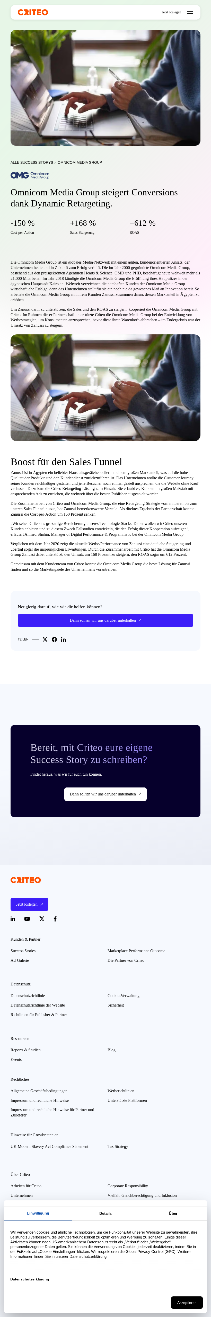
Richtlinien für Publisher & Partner (39, 1014)
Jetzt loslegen (171, 12)
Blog (112, 1050)
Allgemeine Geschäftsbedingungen (39, 1091)
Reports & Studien (26, 1050)
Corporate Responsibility (128, 1186)
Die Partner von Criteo (126, 960)
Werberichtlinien (121, 1091)
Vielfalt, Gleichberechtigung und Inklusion (142, 1195)
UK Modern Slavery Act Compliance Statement (49, 1146)
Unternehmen (22, 1195)
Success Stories (23, 951)
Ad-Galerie (20, 960)
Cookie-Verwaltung (123, 995)
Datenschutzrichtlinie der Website (38, 1005)
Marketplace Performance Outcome (136, 951)
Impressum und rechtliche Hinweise (40, 1100)
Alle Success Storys (32, 162)
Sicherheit (116, 1005)
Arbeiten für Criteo (26, 1186)
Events (16, 1059)
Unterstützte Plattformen (127, 1100)
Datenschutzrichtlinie (28, 995)
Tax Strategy (118, 1146)
